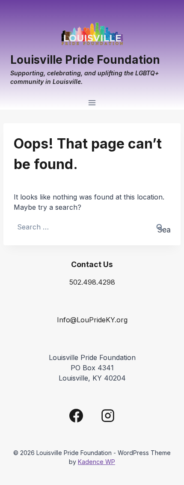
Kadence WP (96, 461)
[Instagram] (108, 415)
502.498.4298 (92, 282)
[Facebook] (76, 415)
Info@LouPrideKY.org (92, 319)
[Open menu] (92, 103)
